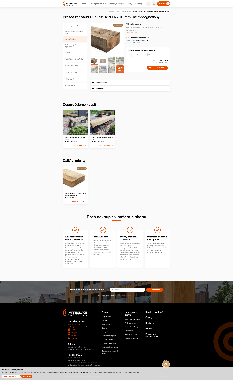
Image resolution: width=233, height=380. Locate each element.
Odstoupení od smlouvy (110, 347)
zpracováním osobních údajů (126, 295)
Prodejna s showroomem (152, 335)
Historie (104, 320)
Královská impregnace (132, 319)
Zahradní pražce (126, 11)
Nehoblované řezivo (71, 66)
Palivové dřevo (70, 86)
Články (129, 4)
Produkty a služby (115, 4)
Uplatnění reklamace (109, 343)
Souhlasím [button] (27, 376)
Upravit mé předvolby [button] (11, 376)
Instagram (74, 332)
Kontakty (138, 4)
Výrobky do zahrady (71, 72)
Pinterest (74, 338)
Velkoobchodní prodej (109, 336)
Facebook (74, 330)
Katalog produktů (154, 312)
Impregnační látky (131, 334)
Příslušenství (69, 79)
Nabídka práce (107, 324)
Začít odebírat (154, 290)
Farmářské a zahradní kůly (74, 59)
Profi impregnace (130, 323)
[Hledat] (148, 3)
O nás (84, 4)
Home (111, 11)
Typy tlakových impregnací (134, 327)
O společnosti (106, 316)
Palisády (67, 52)
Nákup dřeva (106, 332)
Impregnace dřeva (97, 4)
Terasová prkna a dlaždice (73, 26)
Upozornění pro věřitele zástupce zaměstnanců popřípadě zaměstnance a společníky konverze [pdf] (84, 365)
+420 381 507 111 (74, 324)
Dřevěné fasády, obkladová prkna (74, 32)
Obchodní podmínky (108, 339)
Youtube (73, 335)
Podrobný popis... (132, 32)
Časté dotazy (129, 331)
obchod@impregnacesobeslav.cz (79, 327)
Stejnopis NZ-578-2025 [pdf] (77, 360)
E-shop (116, 11)
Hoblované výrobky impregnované (71, 46)
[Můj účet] (154, 3)
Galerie (104, 328)
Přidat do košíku (157, 68)
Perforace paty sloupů (132, 338)
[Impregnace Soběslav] (70, 3)
